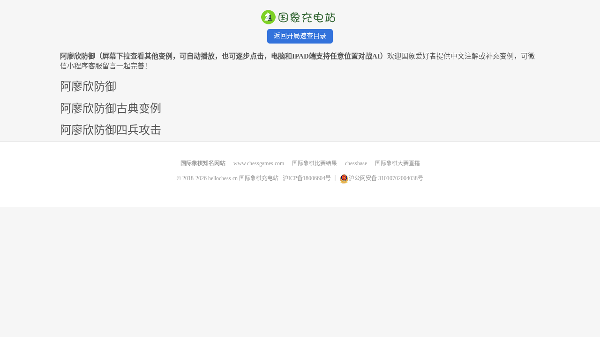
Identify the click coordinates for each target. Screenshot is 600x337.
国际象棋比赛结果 (314, 163)
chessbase (356, 163)
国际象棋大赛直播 (397, 163)
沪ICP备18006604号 (307, 178)
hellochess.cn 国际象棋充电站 (243, 178)
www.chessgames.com (258, 163)
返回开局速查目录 (300, 35)
